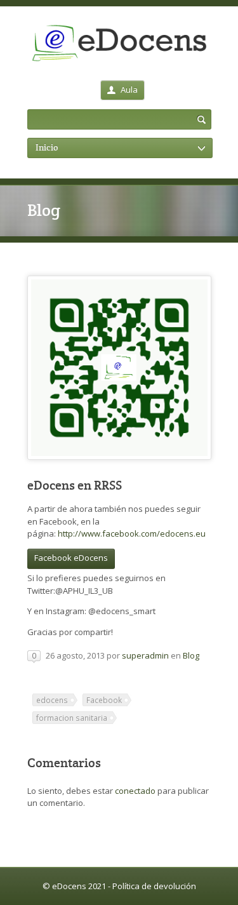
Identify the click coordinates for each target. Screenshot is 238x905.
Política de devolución (154, 886)
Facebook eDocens (71, 557)
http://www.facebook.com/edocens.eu (132, 533)
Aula (129, 89)
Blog (191, 655)
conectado (135, 790)
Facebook (104, 700)
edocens (52, 700)
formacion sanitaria (71, 718)
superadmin (145, 655)
